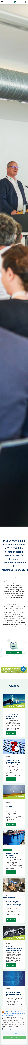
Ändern (14, 1033)
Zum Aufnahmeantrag (14, 652)
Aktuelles (14, 685)
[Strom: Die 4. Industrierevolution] (14, 792)
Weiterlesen (11, 733)
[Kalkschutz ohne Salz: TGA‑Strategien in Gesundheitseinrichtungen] (14, 885)
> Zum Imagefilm (16, 597)
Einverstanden (14, 1037)
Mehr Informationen (8, 1030)
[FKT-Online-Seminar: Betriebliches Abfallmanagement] (14, 837)
